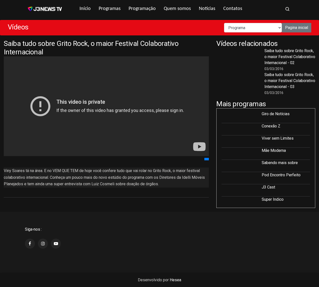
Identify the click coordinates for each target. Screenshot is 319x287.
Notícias (207, 8)
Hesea (175, 280)
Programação (142, 8)
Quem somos (177, 8)
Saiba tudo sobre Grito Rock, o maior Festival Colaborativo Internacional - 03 (289, 80)
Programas (110, 8)
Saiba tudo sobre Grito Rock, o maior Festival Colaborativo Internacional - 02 (289, 56)
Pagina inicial (296, 27)
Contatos (232, 8)
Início (85, 8)
